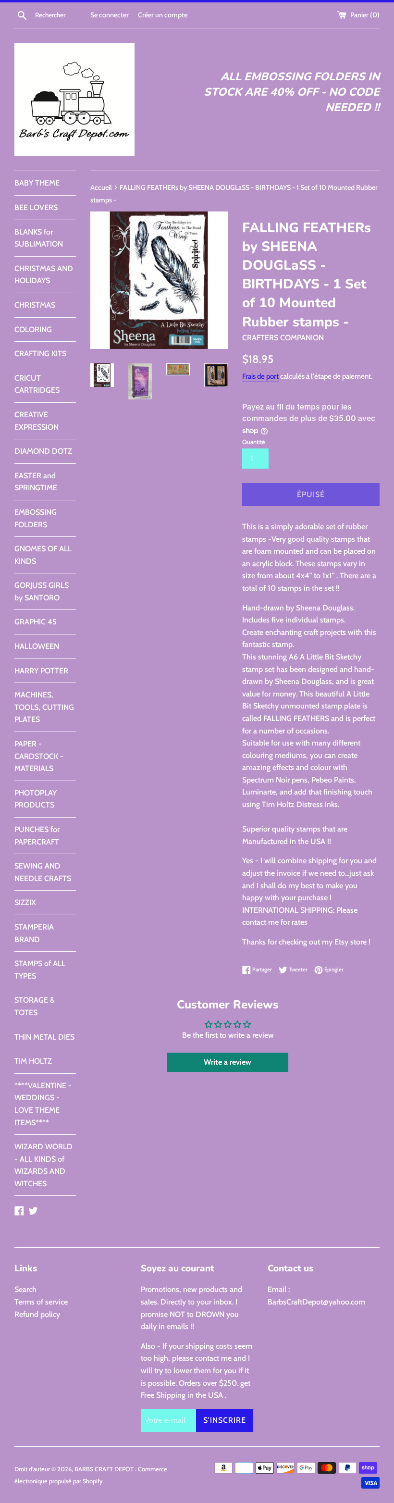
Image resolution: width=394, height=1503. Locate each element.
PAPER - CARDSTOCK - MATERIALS (38, 756)
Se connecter (109, 15)
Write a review (227, 1062)
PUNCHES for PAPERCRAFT (37, 835)
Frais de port (260, 376)
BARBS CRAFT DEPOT (104, 1469)
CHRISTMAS (34, 305)
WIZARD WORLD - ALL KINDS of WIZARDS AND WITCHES (43, 1165)
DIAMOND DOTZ (43, 451)
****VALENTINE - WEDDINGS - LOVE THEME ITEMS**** (43, 1104)
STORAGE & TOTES (34, 1006)
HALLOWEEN (36, 646)
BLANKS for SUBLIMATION (38, 238)
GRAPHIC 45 (35, 621)
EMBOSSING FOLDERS (35, 518)
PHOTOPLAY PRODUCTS (35, 799)
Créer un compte (162, 15)
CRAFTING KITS (40, 353)
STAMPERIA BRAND (34, 933)
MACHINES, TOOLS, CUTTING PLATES (44, 707)
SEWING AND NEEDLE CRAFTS (42, 872)
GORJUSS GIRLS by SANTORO (41, 591)
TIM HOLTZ (33, 1061)
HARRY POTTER (41, 670)
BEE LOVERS (36, 207)
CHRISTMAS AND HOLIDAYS (43, 275)
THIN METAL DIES (44, 1037)
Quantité (253, 442)
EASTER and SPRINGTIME (35, 482)
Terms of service (41, 1301)
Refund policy (37, 1314)
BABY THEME (37, 182)
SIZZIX (25, 902)
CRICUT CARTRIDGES (37, 384)
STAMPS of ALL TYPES (39, 970)
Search (25, 1289)
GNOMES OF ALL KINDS (43, 555)
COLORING (33, 329)
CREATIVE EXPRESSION (36, 421)
